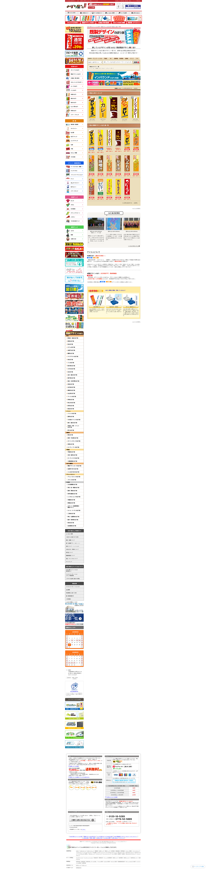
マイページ (121, 838)
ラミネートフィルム (88, 857)
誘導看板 (123, 851)
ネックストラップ (107, 853)
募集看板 (118, 851)
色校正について (69, 552)
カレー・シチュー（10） (107, 68)
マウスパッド (99, 853)
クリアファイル (79, 857)
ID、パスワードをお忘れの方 (128, 3)
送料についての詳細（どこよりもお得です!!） (80, 777)
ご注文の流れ (86, 838)
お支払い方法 (99, 838)
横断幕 (96, 851)
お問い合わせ (136, 13)
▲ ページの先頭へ (137, 208)
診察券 (119, 853)
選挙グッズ (107, 851)
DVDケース (78, 865)
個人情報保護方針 (70, 596)
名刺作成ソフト (134, 857)
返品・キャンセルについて (72, 558)
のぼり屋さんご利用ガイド (74, 531)
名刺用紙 (121, 857)
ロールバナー (79, 852)
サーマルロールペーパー (111, 852)
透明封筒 (101, 857)
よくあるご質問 (110, 13)
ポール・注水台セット (131, 306)
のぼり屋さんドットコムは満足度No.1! (72, 570)
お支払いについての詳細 (112, 797)
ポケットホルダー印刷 (130, 861)
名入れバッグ (92, 853)
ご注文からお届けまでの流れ (72, 537)
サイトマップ (69, 561)
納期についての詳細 (74, 766)
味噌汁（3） (98, 68)
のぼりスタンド (90, 851)
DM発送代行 (78, 867)
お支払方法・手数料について (72, 549)
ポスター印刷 (114, 861)
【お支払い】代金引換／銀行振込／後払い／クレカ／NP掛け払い (128, 0)
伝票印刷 (84, 863)
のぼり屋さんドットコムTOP (93, 26)
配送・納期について (70, 540)
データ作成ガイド (98, 13)
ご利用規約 (68, 599)
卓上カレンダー (121, 852)
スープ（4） (92, 68)
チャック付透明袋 (108, 857)
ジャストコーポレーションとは (72, 586)
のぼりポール (83, 851)
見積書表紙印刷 (121, 861)
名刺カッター (127, 857)
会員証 (123, 853)
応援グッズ (101, 851)
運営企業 (74, 583)
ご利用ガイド (85, 13)
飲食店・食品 (115, 26)
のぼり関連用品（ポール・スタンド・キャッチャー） (125, 836)
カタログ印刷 (107, 861)
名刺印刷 (83, 861)
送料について (73, 546)
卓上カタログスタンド (131, 853)
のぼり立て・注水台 (113, 306)
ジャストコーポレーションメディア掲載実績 (72, 574)
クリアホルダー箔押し (83, 853)
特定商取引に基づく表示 (71, 592)
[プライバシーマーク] (74, 690)
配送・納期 (92, 838)
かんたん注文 (72, 12)
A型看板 (112, 851)
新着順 (119, 88)
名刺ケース (115, 857)
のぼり (77, 851)
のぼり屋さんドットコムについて (74, 566)
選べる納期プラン (73, 543)
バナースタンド (136, 851)
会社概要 (68, 589)
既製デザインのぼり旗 (106, 26)
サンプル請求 (123, 13)
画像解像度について (70, 555)
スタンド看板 (128, 851)
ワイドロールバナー (87, 852)
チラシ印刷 (100, 861)
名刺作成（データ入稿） (91, 861)
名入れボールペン (130, 852)
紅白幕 (94, 852)
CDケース (84, 865)
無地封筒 (96, 857)
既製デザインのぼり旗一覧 (89, 836)
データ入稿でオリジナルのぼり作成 (104, 836)
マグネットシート (101, 852)
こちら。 (84, 829)
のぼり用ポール (96, 306)
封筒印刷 (78, 861)
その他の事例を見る (133, 246)
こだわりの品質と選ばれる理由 (73, 578)
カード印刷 (114, 853)
